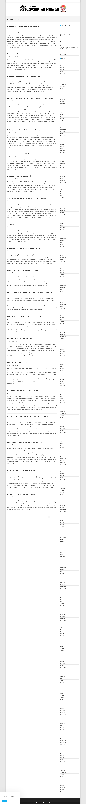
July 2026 (61, 63)
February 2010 (62, 479)
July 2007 (61, 545)
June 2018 (62, 270)
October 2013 (62, 385)
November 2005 (63, 588)
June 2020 (62, 218)
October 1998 (62, 744)
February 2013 (62, 402)
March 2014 (62, 374)
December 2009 (63, 483)
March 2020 (62, 225)
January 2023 (62, 152)
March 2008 (62, 528)
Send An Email (62, 35)
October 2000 (62, 693)
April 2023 (62, 146)
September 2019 (63, 238)
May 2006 (62, 575)
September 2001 (63, 674)
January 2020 (62, 229)
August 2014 (62, 364)
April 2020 (62, 223)
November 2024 (63, 105)
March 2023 (62, 148)
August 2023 (62, 137)
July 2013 (61, 392)
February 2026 (62, 73)
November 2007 (63, 537)
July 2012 (61, 417)
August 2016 (62, 313)
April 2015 (62, 347)
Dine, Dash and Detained (64, 50)
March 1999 (62, 733)
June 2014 (62, 368)
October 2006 (62, 565)
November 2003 (63, 620)
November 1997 (63, 768)
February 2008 (62, 530)
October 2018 (62, 261)
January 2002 (62, 665)
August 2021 (62, 189)
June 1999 (62, 727)
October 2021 (62, 184)
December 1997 (63, 765)
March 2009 (62, 503)
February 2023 (62, 150)
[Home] (72, 19)
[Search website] (77, 1)
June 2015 (62, 342)
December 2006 (63, 560)
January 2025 (62, 101)
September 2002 (63, 648)
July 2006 (61, 571)
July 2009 (61, 494)
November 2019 (63, 233)
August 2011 (62, 441)
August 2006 (62, 569)
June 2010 (62, 471)
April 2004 (62, 610)
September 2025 (63, 84)
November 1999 (63, 716)
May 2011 (62, 447)
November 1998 (63, 742)
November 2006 (63, 562)
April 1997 (62, 783)
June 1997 (62, 778)
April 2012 (62, 424)
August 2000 (62, 697)
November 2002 (63, 644)
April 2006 (62, 577)
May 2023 (62, 144)
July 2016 (61, 315)
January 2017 (62, 302)
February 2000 (62, 710)
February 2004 (62, 614)
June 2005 (62, 599)
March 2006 (62, 580)
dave (10, 28)
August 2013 (62, 389)
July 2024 (61, 114)
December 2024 (63, 103)
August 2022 (62, 163)
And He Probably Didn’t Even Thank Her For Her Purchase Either (29, 292)
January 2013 (62, 404)
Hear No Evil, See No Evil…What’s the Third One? (24, 316)
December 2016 (63, 304)
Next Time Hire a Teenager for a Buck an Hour (23, 390)
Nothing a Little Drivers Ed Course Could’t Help (23, 130)
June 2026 (62, 65)
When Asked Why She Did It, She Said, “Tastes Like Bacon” (27, 198)
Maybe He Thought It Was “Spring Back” (21, 494)
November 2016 (63, 306)
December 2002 (63, 642)
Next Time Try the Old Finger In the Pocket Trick (24, 26)
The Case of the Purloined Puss (65, 41)
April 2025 (62, 95)
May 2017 (62, 293)
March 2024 (62, 122)
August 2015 (62, 338)
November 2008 (63, 511)
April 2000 (62, 706)
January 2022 (62, 178)
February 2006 (62, 582)
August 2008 (62, 518)
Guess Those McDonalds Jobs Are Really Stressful (24, 442)
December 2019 (63, 231)
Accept (4, 801)
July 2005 (61, 597)
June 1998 (62, 753)
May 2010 (62, 473)
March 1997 (62, 785)
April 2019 (62, 248)
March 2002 (62, 661)
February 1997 (62, 787)
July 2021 (61, 191)
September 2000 (63, 695)
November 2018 (63, 259)
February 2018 (62, 278)
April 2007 (62, 552)
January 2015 (62, 353)
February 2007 (62, 556)
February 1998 (62, 761)
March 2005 (62, 605)
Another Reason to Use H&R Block (19, 154)
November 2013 (63, 383)
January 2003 (62, 639)
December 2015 (63, 330)
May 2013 (62, 396)
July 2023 (61, 139)
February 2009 (62, 505)
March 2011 (62, 451)
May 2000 (62, 704)
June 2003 (62, 631)
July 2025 (61, 88)
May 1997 (62, 780)
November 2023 (63, 131)
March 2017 (62, 298)
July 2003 (61, 629)
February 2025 (62, 99)
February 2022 (62, 176)
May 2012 (62, 422)
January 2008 (62, 533)
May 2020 (62, 221)
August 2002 (62, 650)
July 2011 (61, 443)
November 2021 (63, 182)
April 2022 (62, 172)
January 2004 (62, 616)
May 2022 (62, 169)
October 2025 (62, 82)
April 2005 (62, 603)
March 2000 (62, 708)
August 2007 (62, 543)
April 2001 (62, 680)
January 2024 (62, 127)
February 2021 (62, 201)
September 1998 (63, 746)
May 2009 (62, 498)
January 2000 (62, 712)
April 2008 (62, 526)
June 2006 (62, 573)
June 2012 (62, 419)
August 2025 (62, 86)
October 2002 (62, 646)
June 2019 (62, 244)
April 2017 (62, 295)
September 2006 (63, 567)
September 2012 (63, 413)
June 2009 (62, 496)
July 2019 (61, 242)
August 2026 (62, 60)
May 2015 (62, 345)
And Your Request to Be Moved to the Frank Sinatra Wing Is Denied (30, 98)
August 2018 (62, 266)
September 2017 (63, 285)
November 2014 (63, 357)
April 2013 (62, 398)
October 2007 (62, 539)
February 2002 (62, 663)
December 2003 (63, 618)
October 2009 (62, 488)
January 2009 (62, 507)
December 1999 (63, 714)
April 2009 (62, 501)
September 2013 (63, 387)
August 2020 (62, 214)
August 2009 (62, 492)
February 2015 (62, 351)
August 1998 (62, 748)
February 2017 (62, 300)
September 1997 (63, 772)
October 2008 (62, 513)
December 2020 (63, 206)
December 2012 (63, 407)
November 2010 (63, 460)
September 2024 (63, 110)
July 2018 (61, 268)
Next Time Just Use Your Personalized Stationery (24, 76)
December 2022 (63, 154)
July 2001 (61, 678)
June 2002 (62, 654)
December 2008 (63, 509)
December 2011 (63, 432)
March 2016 (62, 323)
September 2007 (63, 541)
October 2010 (62, 462)
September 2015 (63, 336)
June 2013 (62, 394)
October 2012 (62, 411)
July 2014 (61, 366)
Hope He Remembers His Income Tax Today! (22, 270)
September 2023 (63, 135)
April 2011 (62, 449)
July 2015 (61, 340)
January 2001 (62, 686)
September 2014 (63, 362)
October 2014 (62, 360)
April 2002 (62, 659)
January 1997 (62, 789)
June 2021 (62, 193)
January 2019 (62, 255)
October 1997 (62, 770)
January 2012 (62, 430)
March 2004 (62, 612)
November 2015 (63, 332)
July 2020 (61, 216)
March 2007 (62, 554)
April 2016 (62, 321)
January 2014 (62, 379)
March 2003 (62, 635)
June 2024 (62, 116)
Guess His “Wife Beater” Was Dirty (19, 362)
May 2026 (62, 67)
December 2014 (63, 355)
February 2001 (62, 684)
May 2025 (62, 92)
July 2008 (61, 520)
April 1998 (62, 757)
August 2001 (62, 676)
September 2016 (63, 310)
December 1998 (63, 740)
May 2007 (62, 550)
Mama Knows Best (13, 54)
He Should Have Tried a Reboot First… (20, 338)
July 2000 (61, 699)
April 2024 (62, 120)
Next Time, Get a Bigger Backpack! (19, 176)
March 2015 (62, 349)
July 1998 (61, 751)
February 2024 (62, 124)
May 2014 (62, 370)
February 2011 (62, 454)
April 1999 (62, 731)
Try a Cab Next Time (14, 224)
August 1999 (62, 723)
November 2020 (63, 208)
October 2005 (62, 590)
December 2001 (63, 667)
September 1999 (63, 721)
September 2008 (63, 516)
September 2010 (63, 464)
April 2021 (62, 197)
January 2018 (62, 280)
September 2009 (63, 490)
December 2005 (63, 586)
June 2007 (62, 548)
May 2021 (62, 195)
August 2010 (62, 466)
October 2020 (62, 210)
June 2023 (62, 142)
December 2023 (63, 129)
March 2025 (62, 97)
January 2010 (62, 481)
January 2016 (62, 327)
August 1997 (62, 774)
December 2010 (63, 458)
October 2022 (62, 159)
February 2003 (62, 637)
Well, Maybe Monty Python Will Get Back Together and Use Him (29, 416)
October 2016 (62, 308)
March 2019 (62, 251)
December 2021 (63, 180)
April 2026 (62, 69)
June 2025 (62, 90)
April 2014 (62, 372)
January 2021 (62, 204)
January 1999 (62, 738)
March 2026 (62, 71)
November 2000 (63, 691)
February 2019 (62, 253)
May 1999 (62, 729)
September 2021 (63, 186)
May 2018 (62, 272)
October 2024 (62, 107)
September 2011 (63, 439)
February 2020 (62, 227)
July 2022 (61, 165)
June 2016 (62, 317)
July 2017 (61, 289)
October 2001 (62, 671)
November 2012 (63, 409)
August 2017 (62, 287)
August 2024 (62, 112)
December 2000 (63, 689)
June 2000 (62, 701)
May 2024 (62, 118)
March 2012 (62, 426)
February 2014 (62, 377)
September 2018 (63, 263)
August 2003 (62, 627)
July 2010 (61, 468)
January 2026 (62, 75)
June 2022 (62, 167)
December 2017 (63, 283)
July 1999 (61, 725)
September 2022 (63, 161)
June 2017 (62, 291)
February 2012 (62, 428)
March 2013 (62, 400)
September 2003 (63, 625)
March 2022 (62, 174)
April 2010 (62, 475)
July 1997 (61, 776)
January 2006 (62, 584)
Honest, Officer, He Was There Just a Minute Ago (24, 248)
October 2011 (62, 436)
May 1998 (62, 755)
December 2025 (63, 78)
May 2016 (62, 319)
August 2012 (62, 415)
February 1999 (62, 736)
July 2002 (61, 652)
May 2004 (62, 607)
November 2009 (63, 486)
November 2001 (63, 669)
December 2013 (63, 381)
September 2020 (63, 212)
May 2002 (62, 657)
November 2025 (63, 80)
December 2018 (63, 257)
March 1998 (62, 759)
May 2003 (62, 633)
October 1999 (62, 719)
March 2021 (62, 199)
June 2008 (62, 522)
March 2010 (62, 477)
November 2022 (63, 157)
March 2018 (62, 276)
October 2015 (62, 334)
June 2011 (62, 445)
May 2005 (62, 601)
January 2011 (62, 456)
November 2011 (63, 434)
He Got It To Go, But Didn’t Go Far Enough (21, 470)
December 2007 (63, 535)
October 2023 (62, 133)
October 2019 (62, 236)
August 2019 (62, 240)
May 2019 (62, 246)
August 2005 (62, 595)
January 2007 (62, 558)
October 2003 (62, 622)
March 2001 (62, 682)
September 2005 (63, 592)
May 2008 (62, 524)
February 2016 (62, 325)
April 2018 (62, 274)
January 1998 (62, 763)
